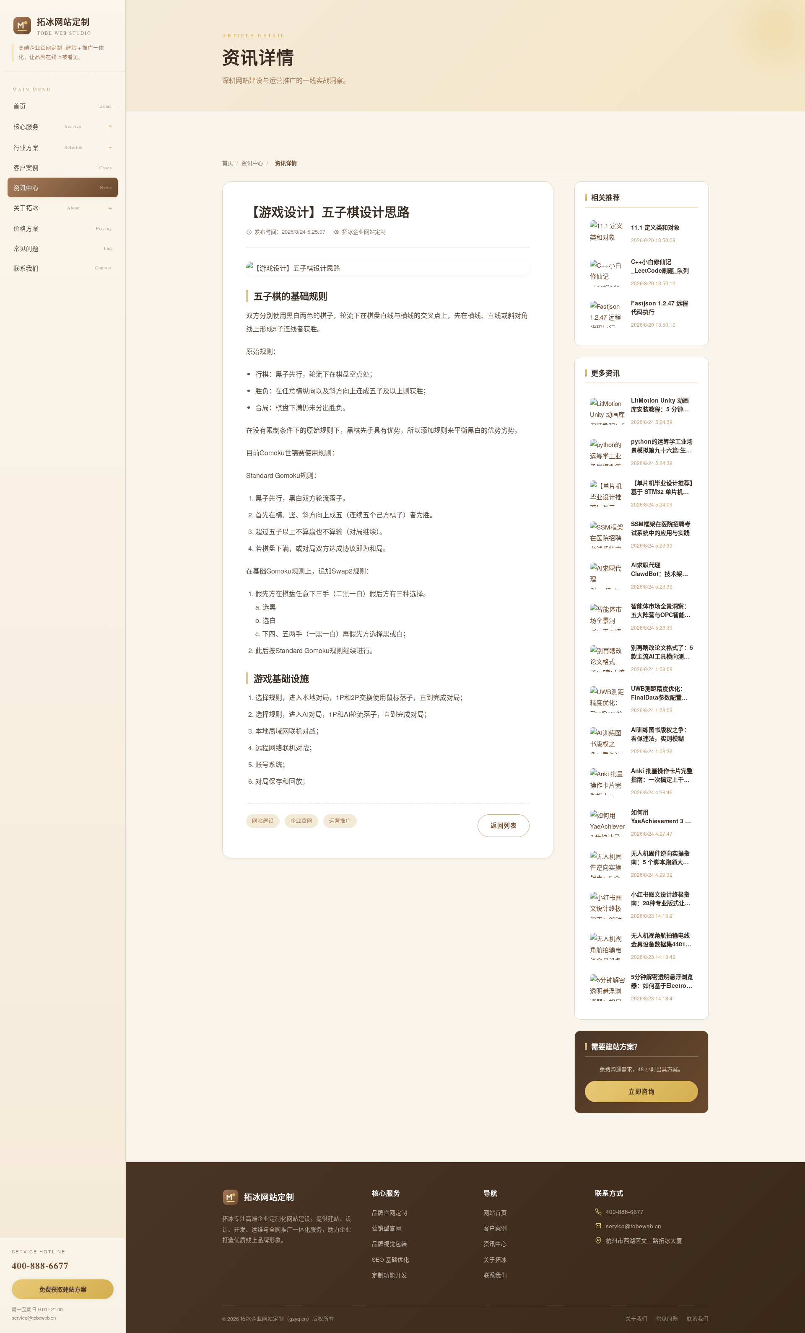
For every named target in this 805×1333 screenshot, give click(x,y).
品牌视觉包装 (389, 1244)
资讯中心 (62, 187)
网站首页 (495, 1213)
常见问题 (62, 248)
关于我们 (636, 1319)
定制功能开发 (389, 1275)
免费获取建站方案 (62, 1289)
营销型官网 (386, 1228)
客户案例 (62, 167)
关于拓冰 (46, 207)
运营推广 (340, 820)
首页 (62, 105)
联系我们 (62, 268)
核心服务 (47, 126)
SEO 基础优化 (390, 1259)
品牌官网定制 (389, 1213)
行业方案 (48, 147)
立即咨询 (641, 1091)
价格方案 (62, 228)
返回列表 (504, 825)
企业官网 (301, 820)
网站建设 (263, 820)
